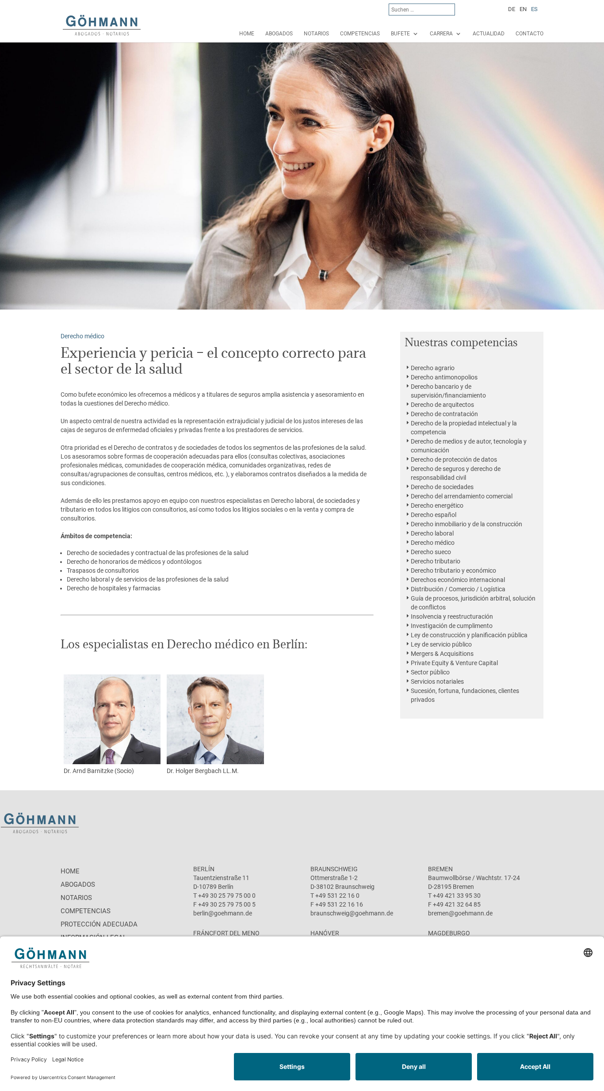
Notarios (316, 34)
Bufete (400, 34)
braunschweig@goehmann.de (351, 913)
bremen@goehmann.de (460, 913)
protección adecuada (99, 924)
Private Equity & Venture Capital (454, 662)
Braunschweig (334, 869)
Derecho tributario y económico (453, 570)
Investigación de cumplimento (452, 625)
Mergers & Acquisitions (442, 653)
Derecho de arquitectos (442, 404)
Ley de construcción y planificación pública (469, 635)
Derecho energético (437, 505)
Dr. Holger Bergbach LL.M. (203, 770)
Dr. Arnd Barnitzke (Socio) (99, 770)
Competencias (360, 34)
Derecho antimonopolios (444, 377)
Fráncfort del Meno (226, 933)
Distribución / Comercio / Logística (458, 589)
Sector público (430, 672)
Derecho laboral (432, 533)
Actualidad (489, 34)
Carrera (441, 34)
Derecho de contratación (444, 413)
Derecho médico (433, 542)
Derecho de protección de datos (454, 459)
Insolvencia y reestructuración (452, 616)
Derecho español (433, 514)
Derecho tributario (435, 561)
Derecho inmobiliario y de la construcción (466, 524)
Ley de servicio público (441, 644)
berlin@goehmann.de (222, 913)
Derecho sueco (431, 551)
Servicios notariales (437, 681)
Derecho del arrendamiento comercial (461, 496)
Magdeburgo (449, 933)
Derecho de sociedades (442, 486)
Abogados (279, 34)
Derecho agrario (433, 367)
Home (246, 34)
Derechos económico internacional (458, 579)
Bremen (440, 869)
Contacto (529, 34)
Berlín (203, 869)
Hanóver (324, 933)
